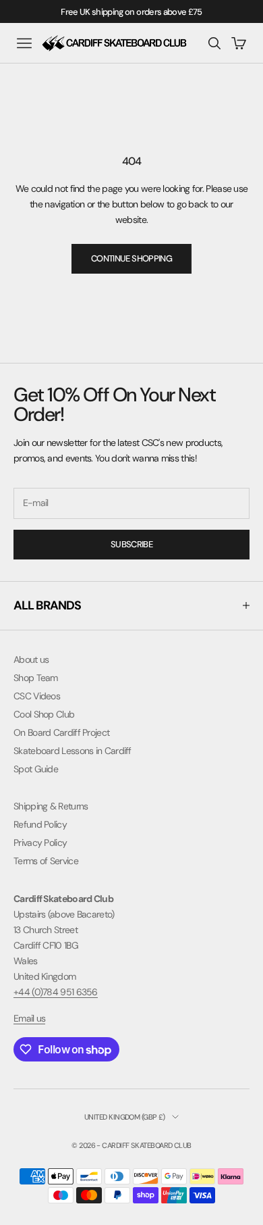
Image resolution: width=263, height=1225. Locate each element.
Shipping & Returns (50, 806)
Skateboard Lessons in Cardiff (72, 751)
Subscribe (131, 544)
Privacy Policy (40, 842)
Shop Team (35, 678)
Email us (29, 1018)
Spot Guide (35, 769)
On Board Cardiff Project (61, 732)
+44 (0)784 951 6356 (55, 992)
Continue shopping (131, 258)
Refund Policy (40, 824)
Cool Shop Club (43, 714)
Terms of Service (45, 861)
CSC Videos (36, 696)
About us (31, 659)
